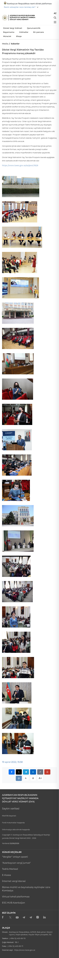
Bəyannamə (8, 32)
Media (5, 43)
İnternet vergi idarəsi (14, 881)
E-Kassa (6, 875)
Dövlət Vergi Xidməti (12, 28)
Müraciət (7, 36)
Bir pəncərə (38, 32)
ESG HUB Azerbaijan (13, 902)
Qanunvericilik (33, 28)
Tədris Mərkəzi (10, 869)
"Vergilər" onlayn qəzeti (15, 856)
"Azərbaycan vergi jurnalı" (16, 863)
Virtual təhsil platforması (16, 896)
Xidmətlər (23, 32)
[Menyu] (55, 22)
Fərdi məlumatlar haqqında (13, 823)
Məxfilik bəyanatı (9, 816)
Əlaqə (19, 36)
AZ (55, 13)
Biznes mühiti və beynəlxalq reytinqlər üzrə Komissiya (26, 889)
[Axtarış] (55, 18)
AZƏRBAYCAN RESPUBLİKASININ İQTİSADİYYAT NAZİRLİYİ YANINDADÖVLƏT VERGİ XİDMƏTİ (22, 17)
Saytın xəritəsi (10, 808)
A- (26, 778)
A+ (40, 778)
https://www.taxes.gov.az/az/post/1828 (20, 165)
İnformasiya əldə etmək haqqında (16, 830)
